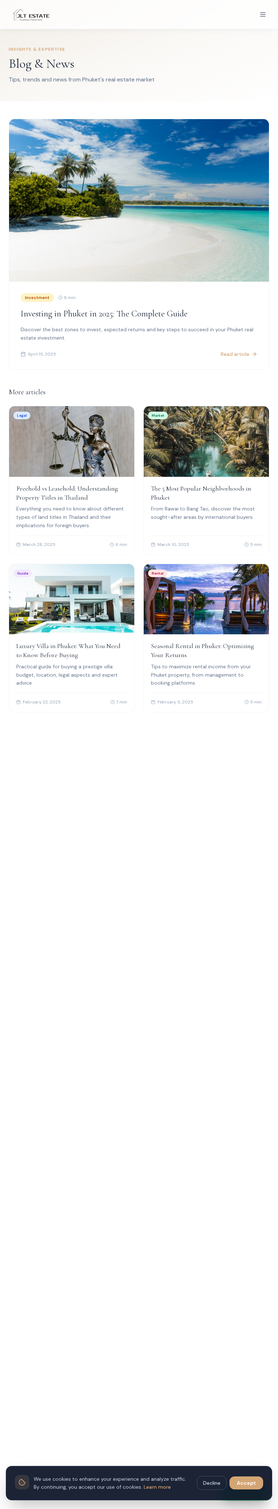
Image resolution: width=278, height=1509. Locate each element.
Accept (246, 1483)
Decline (211, 1483)
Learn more (157, 1487)
